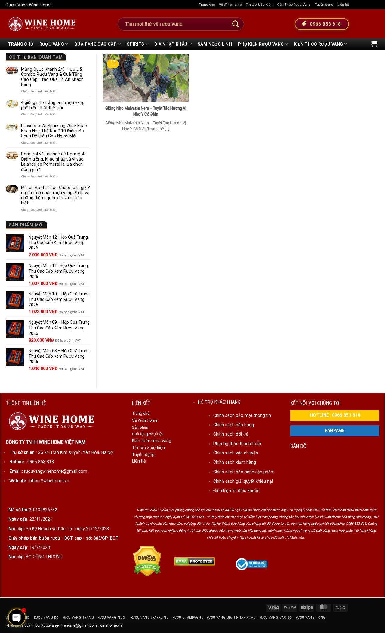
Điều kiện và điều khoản (236, 490)
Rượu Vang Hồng (311, 617)
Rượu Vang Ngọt (112, 617)
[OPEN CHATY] (17, 617)
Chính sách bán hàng (233, 424)
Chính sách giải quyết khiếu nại (243, 481)
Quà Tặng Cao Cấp (95, 44)
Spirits (135, 44)
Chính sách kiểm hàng (234, 462)
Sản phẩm (140, 427)
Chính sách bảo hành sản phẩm (244, 471)
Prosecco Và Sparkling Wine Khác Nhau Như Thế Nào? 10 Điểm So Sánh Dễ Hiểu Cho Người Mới (54, 130)
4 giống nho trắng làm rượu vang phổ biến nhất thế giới (53, 105)
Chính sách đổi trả (230, 434)
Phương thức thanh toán (237, 443)
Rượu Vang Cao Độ (275, 617)
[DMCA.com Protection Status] (147, 561)
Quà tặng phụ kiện (148, 433)
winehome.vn (111, 625)
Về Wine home (230, 4)
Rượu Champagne (187, 617)
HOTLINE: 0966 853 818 (335, 415)
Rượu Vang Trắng (78, 617)
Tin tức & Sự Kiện (259, 4)
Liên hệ (343, 4)
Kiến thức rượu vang (151, 440)
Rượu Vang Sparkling (150, 617)
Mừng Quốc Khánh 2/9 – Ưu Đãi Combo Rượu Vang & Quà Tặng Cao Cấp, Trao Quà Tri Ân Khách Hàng (52, 77)
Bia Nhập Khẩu (170, 44)
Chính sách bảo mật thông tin (242, 415)
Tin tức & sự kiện (148, 447)
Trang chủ (207, 4)
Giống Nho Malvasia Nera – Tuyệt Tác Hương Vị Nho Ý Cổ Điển (145, 111)
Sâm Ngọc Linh (215, 44)
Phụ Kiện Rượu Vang (261, 44)
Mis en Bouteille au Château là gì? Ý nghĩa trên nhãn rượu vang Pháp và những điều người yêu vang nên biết (55, 195)
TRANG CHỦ (20, 44)
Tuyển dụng (324, 4)
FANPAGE (335, 430)
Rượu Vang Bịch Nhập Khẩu (231, 617)
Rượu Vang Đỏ (46, 617)
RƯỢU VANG (51, 44)
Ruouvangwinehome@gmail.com (69, 625)
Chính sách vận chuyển (235, 453)
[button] (373, 43)
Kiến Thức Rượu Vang (294, 4)
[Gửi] (235, 24)
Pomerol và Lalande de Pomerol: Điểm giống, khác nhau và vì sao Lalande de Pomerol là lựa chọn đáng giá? (53, 161)
